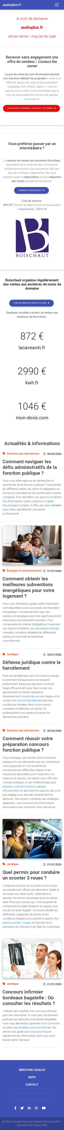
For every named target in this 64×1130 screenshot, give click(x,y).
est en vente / (32, 36)
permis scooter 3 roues (17, 922)
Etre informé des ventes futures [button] (30, 303)
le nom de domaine (32, 18)
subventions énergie (47, 628)
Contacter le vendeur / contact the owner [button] (30, 108)
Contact (32, 1084)
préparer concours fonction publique (24, 786)
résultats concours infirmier (34, 1027)
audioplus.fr (32, 27)
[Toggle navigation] (56, 5)
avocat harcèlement (29, 700)
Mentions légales (32, 1070)
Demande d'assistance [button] (30, 190)
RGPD (32, 1077)
